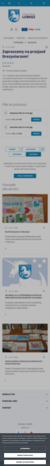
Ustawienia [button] (25, 448)
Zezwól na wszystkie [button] (25, 462)
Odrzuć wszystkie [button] (25, 455)
